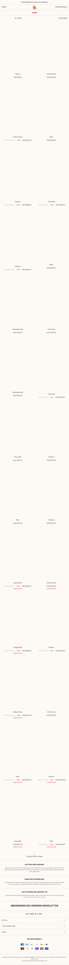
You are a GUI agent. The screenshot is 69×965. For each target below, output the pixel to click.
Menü (4, 7)
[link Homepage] (34, 7)
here (50, 884)
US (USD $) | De (34, 914)
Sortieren (62, 18)
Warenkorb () (61, 7)
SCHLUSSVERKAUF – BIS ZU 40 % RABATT (34, 2)
